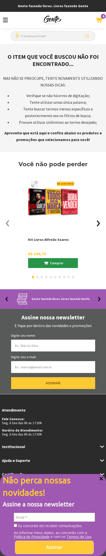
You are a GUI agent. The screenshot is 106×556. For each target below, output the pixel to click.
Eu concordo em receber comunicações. (49, 526)
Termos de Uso (79, 536)
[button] (16, 33)
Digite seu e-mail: (23, 357)
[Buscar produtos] (88, 36)
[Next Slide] (98, 223)
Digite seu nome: (23, 335)
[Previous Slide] (7, 223)
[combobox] (53, 36)
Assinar (54, 547)
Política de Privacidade (32, 536)
